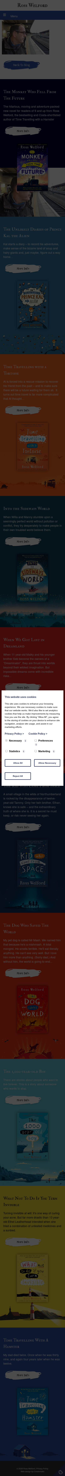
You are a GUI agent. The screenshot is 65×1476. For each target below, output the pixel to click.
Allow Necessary (47, 763)
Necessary (15, 740)
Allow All (18, 763)
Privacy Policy (14, 733)
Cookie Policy (38, 733)
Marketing (44, 751)
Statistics (14, 751)
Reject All (18, 776)
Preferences (45, 740)
